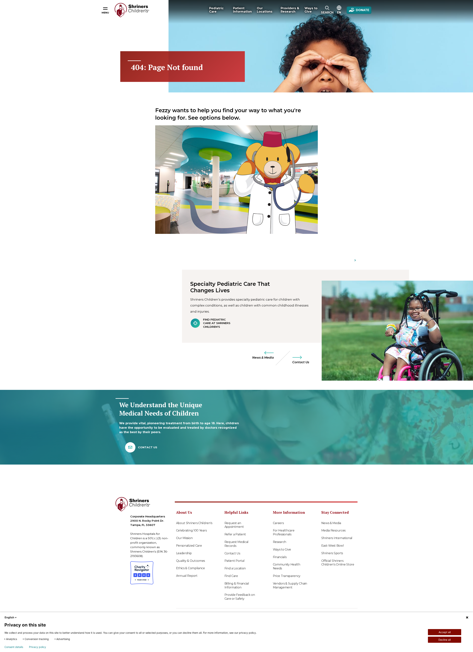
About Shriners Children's (194, 523)
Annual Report (187, 576)
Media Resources (333, 530)
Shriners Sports (332, 553)
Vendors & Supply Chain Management (290, 585)
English (9, 617)
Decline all (444, 639)
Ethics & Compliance (190, 568)
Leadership (184, 553)
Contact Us (232, 553)
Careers (278, 523)
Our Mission (184, 538)
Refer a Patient (235, 534)
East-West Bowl (332, 545)
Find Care (231, 576)
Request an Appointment (234, 525)
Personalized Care (189, 545)
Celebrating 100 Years (191, 530)
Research (279, 542)
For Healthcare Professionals (284, 532)
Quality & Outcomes (190, 561)
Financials (280, 557)
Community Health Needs (286, 566)
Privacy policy (37, 647)
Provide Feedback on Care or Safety (239, 596)
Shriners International (336, 538)
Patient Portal (234, 561)
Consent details (13, 647)
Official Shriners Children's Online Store (337, 562)
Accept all (445, 632)
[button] (327, 10)
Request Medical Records (236, 544)
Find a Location (235, 568)
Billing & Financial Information (236, 585)
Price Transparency (287, 576)
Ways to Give (282, 549)
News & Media (331, 523)
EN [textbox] (339, 12)
